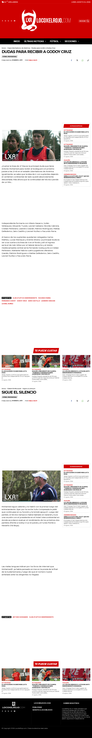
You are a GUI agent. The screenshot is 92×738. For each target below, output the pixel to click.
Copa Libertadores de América (18, 48)
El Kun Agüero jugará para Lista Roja (76, 132)
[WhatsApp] (11, 21)
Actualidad (68, 130)
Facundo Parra (44, 298)
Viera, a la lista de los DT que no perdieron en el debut (76, 177)
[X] (8, 21)
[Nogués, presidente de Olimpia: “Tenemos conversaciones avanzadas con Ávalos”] (46, 361)
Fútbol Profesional (9, 56)
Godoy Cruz (22, 301)
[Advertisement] (76, 78)
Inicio (4, 48)
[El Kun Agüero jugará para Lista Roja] (16, 361)
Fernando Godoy (9, 301)
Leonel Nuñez (7, 304)
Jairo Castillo (34, 301)
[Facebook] (2, 21)
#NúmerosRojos (70, 174)
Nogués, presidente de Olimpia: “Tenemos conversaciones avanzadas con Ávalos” (76, 147)
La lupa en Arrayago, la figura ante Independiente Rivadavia (75, 162)
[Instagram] (5, 21)
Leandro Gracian (48, 301)
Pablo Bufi (32, 60)
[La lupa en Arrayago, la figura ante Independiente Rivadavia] (76, 361)
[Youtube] (14, 21)
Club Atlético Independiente (25, 298)
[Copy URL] (88, 60)
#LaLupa (67, 160)
